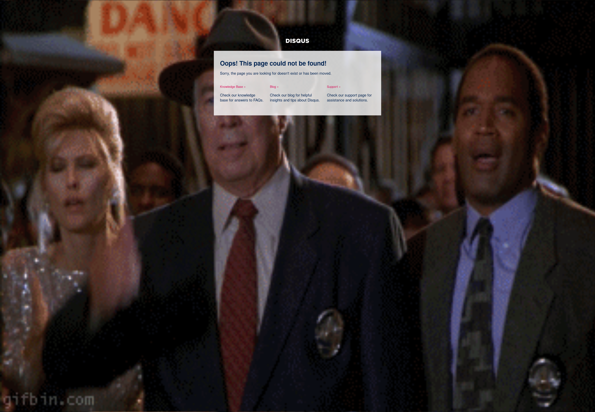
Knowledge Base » (233, 86)
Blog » (274, 86)
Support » (334, 86)
